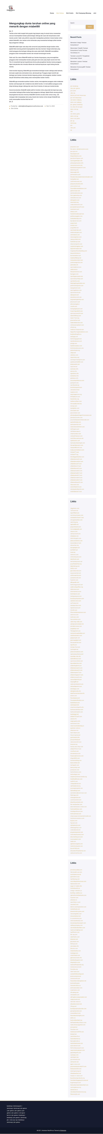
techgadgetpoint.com (76, 308)
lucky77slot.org (74, 318)
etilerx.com (73, 695)
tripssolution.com (75, 619)
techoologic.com (75, 774)
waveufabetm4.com (76, 679)
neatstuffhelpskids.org (77, 964)
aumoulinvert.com (75, 1045)
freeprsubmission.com (76, 756)
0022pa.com (73, 944)
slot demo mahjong (75, 100)
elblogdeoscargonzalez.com (78, 997)
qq (71, 130)
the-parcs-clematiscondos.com (79, 149)
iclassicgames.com (76, 237)
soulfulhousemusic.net (76, 438)
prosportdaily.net (75, 739)
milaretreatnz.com (75, 951)
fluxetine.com (74, 1029)
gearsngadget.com (75, 640)
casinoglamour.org (75, 1087)
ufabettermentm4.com (76, 461)
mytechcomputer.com (76, 846)
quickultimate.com (75, 422)
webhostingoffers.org (76, 587)
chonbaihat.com (74, 994)
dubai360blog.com (75, 315)
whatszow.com (74, 589)
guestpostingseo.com (76, 158)
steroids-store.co (75, 1001)
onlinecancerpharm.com (77, 325)
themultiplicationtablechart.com (79, 1085)
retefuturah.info (74, 705)
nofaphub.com (74, 536)
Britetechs (63, 1130)
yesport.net (73, 223)
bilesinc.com (74, 948)
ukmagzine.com (74, 200)
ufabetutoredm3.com (76, 477)
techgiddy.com (74, 179)
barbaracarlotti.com (75, 1068)
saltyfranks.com (75, 937)
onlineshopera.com (75, 557)
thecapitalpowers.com (76, 445)
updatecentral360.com (76, 362)
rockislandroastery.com (77, 834)
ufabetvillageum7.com (76, 675)
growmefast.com (75, 320)
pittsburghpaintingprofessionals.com (81, 415)
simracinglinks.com (75, 913)
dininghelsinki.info (75, 691)
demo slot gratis (75, 118)
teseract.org (73, 744)
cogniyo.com (74, 392)
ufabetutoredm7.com (76, 480)
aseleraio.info (74, 369)
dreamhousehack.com (76, 802)
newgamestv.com (75, 288)
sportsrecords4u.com (76, 661)
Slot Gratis (69, 13)
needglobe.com (74, 408)
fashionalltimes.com (76, 809)
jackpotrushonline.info (76, 184)
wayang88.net (74, 682)
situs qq (72, 93)
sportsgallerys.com (76, 290)
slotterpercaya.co (75, 431)
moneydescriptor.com (76, 260)
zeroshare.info (74, 946)
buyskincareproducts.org (77, 1078)
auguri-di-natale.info (76, 886)
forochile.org (74, 969)
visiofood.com (74, 751)
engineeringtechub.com (77, 299)
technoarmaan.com (75, 813)
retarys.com (73, 211)
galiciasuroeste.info (76, 957)
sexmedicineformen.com (77, 427)
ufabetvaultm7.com (75, 672)
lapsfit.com (73, 645)
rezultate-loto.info (75, 656)
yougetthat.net (74, 228)
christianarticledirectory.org (78, 1092)
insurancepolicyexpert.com (78, 923)
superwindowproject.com (77, 1050)
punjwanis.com (74, 147)
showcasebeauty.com (76, 920)
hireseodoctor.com (75, 642)
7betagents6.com (75, 631)
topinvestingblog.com (76, 930)
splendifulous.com (75, 658)
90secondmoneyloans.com (78, 612)
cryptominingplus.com (76, 246)
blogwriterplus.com (75, 156)
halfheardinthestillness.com (78, 1022)
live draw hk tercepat (76, 107)
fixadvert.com (74, 897)
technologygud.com (76, 339)
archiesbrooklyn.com (76, 988)
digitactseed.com (75, 608)
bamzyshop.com (75, 767)
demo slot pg (74, 109)
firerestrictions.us (75, 985)
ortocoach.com (74, 410)
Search (72, 23)
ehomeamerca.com (75, 591)
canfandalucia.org (75, 786)
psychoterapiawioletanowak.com (79, 420)
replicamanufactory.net (76, 654)
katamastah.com (75, 364)
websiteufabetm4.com (76, 684)
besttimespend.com (76, 387)
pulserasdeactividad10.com (78, 1066)
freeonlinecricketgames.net (78, 981)
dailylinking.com (75, 566)
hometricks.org (74, 399)
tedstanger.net (74, 714)
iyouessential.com (75, 573)
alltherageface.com (75, 827)
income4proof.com (75, 543)
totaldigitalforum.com (76, 811)
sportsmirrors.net (75, 292)
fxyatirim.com (74, 580)
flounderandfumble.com (77, 700)
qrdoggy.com (74, 336)
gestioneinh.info (75, 737)
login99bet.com (74, 513)
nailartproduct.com (75, 605)
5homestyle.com (75, 1094)
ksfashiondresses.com (77, 348)
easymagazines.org (76, 394)
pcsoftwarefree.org (76, 564)
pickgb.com (73, 343)
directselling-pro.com (76, 837)
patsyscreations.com (76, 540)
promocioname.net (75, 976)
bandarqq (9, 1106)
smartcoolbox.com (75, 433)
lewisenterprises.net (76, 561)
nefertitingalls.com (75, 538)
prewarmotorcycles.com (77, 911)
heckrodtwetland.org (76, 1020)
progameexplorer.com (76, 832)
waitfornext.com (75, 723)
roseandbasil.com (75, 1013)
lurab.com (73, 841)
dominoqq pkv (17, 1106)
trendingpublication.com (77, 457)
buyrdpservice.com (75, 221)
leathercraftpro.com (76, 401)
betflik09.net (74, 550)
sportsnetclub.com (75, 230)
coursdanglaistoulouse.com (78, 881)
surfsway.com (74, 603)
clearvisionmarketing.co (77, 726)
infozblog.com (74, 992)
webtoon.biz (73, 269)
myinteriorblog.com (75, 760)
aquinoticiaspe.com (76, 248)
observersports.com (76, 244)
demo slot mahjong (75, 102)
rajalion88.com (74, 524)
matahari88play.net (75, 258)
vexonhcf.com (74, 904)
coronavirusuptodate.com (77, 633)
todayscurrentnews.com (77, 450)
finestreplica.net (75, 698)
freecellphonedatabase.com (78, 188)
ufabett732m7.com (75, 749)
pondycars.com (74, 770)
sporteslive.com (75, 281)
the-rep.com (73, 934)
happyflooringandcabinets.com (79, 332)
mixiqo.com (73, 406)
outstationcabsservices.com (78, 793)
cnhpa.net (73, 352)
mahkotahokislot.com (76, 322)
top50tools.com (74, 932)
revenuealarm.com (75, 839)
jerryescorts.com (75, 302)
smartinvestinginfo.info (77, 707)
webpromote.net (75, 999)
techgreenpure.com (75, 596)
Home (52, 13)
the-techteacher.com (76, 804)
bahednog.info (74, 170)
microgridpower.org (76, 403)
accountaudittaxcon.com (77, 380)
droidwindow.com (75, 753)
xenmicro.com (74, 554)
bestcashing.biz (75, 983)
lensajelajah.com (75, 547)
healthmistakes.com (76, 346)
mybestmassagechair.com (77, 1025)
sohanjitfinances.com (76, 436)
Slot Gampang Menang (83, 13)
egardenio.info (74, 373)
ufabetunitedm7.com (76, 473)
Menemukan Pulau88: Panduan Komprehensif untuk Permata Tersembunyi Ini (79, 50)
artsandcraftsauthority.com (78, 851)
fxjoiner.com (73, 823)
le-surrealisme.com (76, 918)
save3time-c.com (75, 902)
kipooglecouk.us (75, 1041)
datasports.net (74, 295)
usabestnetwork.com (76, 204)
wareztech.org (74, 202)
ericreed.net (73, 1027)
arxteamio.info (74, 376)
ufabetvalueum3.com (76, 670)
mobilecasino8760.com (77, 1032)
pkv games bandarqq (76, 104)
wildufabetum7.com (76, 491)
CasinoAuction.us (75, 1038)
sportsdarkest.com (75, 267)
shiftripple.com (74, 429)
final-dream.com (75, 732)
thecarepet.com (74, 154)
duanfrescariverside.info (77, 693)
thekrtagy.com (74, 795)
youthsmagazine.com (76, 262)
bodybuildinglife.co (75, 334)
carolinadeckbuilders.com (77, 927)
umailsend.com (74, 209)
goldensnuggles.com (76, 216)
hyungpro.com (74, 274)
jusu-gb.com (73, 151)
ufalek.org (73, 327)
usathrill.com (74, 781)
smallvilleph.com (75, 955)
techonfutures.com (75, 772)
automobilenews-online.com (78, 806)
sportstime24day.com (76, 278)
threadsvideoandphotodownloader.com (81, 177)
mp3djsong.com (75, 879)
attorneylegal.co (75, 304)
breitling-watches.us (76, 893)
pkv (71, 125)
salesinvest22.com (75, 742)
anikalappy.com (74, 689)
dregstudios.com (75, 962)
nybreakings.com (75, 790)
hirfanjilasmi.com (75, 396)
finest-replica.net (75, 735)
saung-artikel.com (75, 239)
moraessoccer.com (75, 967)
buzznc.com (73, 820)
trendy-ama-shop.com (76, 746)
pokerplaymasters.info (76, 163)
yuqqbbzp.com (74, 628)
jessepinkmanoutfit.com (77, 207)
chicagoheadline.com (76, 520)
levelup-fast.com (75, 647)
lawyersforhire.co (75, 253)
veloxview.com (74, 484)
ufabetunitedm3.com (76, 470)
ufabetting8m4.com (76, 665)
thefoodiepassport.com (77, 1048)
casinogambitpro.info (76, 160)
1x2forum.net (74, 510)
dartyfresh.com (74, 559)
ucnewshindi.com (75, 186)
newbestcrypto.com (76, 232)
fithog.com (73, 1006)
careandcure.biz (74, 389)
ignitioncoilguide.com (76, 844)
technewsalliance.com (76, 709)
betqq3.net (73, 1034)
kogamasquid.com (75, 1082)
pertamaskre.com (75, 174)
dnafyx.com (73, 568)
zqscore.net (73, 366)
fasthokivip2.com (75, 241)
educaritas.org (74, 545)
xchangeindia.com (75, 797)
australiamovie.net (75, 874)
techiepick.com (74, 765)
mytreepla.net (74, 649)
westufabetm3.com (76, 487)
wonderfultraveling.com (77, 974)
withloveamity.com (75, 575)
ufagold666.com (75, 758)
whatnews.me (74, 730)
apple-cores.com (75, 1064)
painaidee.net (74, 265)
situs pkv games (75, 88)
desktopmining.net (75, 1071)
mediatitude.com (75, 909)
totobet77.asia (74, 452)
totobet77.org (74, 454)
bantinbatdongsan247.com (78, 167)
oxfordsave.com (75, 234)
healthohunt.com (75, 702)
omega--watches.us (76, 890)
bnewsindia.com (75, 763)
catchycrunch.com (75, 533)
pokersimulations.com (76, 651)
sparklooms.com (75, 440)
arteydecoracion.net (76, 1004)
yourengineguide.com (76, 788)
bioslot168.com (74, 848)
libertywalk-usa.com (76, 872)
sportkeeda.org (74, 385)
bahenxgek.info (74, 172)
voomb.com (73, 306)
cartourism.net (74, 1062)
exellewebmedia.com (76, 193)
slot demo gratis (75, 114)
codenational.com (75, 830)
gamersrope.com (75, 190)
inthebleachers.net (75, 1073)
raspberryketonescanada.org (78, 776)
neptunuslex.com (75, 883)
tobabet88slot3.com (76, 447)
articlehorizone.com (76, 626)
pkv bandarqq (74, 86)
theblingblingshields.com (77, 283)
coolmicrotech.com (75, 800)
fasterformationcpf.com (77, 214)
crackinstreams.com (76, 635)
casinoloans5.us (75, 1036)
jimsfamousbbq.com (76, 870)
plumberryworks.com (76, 417)
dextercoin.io (74, 1089)
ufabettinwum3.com (76, 468)
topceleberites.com (76, 663)
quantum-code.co (75, 728)
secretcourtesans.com (76, 515)
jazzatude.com (74, 941)
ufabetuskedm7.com (76, 475)
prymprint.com (74, 383)
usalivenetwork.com (76, 181)
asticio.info (73, 371)
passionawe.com (75, 413)
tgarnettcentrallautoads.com (78, 895)
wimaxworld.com (75, 978)
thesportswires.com (76, 271)
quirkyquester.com (75, 424)
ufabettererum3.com (76, 459)
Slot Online (60, 13)
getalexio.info (74, 378)
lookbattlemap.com (75, 218)
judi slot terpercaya (75, 97)
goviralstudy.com (75, 1059)
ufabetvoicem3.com (76, 677)
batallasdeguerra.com (76, 960)
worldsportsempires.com (77, 359)
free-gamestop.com (76, 195)
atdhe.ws (73, 1018)
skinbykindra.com (75, 825)
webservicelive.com (76, 853)
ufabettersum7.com (76, 463)
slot (95, 13)
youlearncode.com (75, 577)
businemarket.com (75, 255)
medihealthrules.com (76, 779)
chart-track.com (74, 971)
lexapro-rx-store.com (76, 1075)
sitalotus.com (74, 355)
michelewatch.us (75, 888)
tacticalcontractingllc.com (77, 443)
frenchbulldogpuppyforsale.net (79, 1080)
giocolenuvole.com (75, 570)
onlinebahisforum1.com (77, 517)
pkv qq (72, 121)
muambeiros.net (75, 990)
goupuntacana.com (75, 527)
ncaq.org (72, 552)
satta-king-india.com (76, 621)
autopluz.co (73, 900)
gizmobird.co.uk (74, 876)
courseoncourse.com (76, 165)
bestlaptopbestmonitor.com (78, 1008)
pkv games (24, 1108)
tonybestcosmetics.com (77, 818)
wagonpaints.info (75, 721)
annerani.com (74, 939)
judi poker (73, 90)
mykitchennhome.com (76, 1043)
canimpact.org (74, 1057)
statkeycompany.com (76, 925)
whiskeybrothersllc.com (77, 489)
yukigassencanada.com (77, 624)
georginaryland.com (76, 1011)
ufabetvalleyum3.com (76, 482)
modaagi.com (74, 953)
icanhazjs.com (74, 1055)
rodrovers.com (74, 617)
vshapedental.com (75, 783)
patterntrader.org (75, 350)
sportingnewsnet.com (76, 276)
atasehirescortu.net (75, 297)
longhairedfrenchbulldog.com (78, 251)
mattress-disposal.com (77, 329)
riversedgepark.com (76, 529)
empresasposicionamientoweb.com (80, 816)
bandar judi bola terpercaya (78, 95)
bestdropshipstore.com (77, 598)
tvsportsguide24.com (76, 311)
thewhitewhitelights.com (77, 1015)
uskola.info (73, 719)
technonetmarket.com (76, 712)
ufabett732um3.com (76, 716)
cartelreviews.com (75, 601)
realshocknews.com (76, 341)
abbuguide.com (74, 582)
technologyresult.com (76, 584)
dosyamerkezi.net (75, 916)
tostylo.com (73, 225)
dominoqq (73, 123)
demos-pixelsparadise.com (78, 907)
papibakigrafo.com (75, 1052)
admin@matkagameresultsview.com (31, 106)
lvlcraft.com (73, 610)
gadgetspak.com (75, 638)
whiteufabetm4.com (76, 686)
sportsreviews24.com (76, 313)
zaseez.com (73, 531)
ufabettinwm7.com (75, 466)
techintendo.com (75, 594)
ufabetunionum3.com (76, 668)
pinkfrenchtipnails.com (76, 285)
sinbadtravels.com (75, 197)
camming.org (74, 522)
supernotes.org (74, 357)
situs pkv (73, 127)
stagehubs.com (74, 508)
